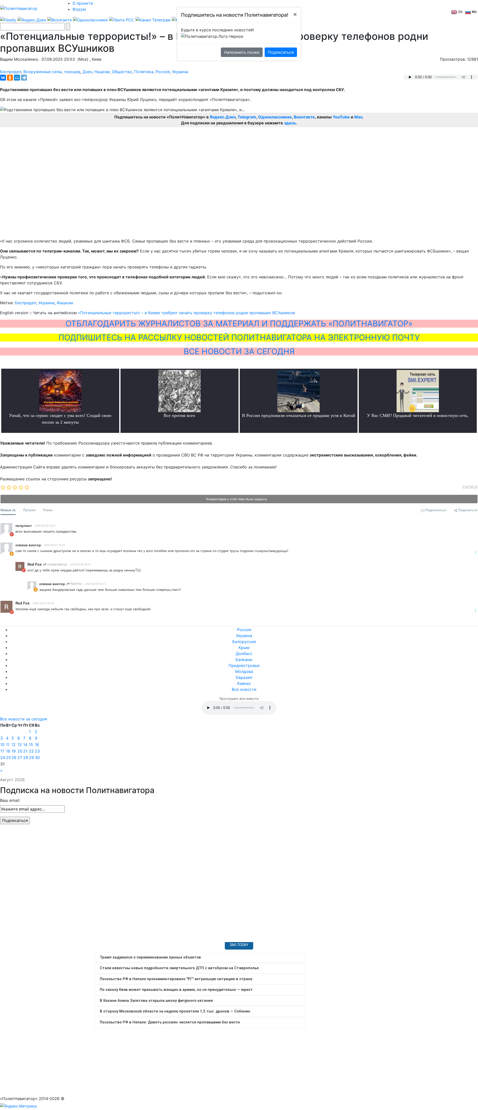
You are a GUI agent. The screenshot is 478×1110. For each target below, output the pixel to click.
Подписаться (281, 52)
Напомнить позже (241, 52)
